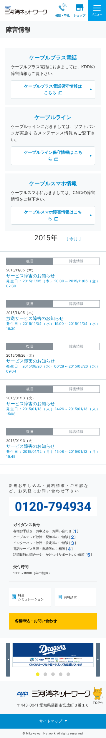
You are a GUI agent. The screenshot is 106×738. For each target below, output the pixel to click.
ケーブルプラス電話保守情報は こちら (53, 89)
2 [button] (45, 674)
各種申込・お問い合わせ (36, 620)
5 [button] (68, 674)
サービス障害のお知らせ (30, 275)
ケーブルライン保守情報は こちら (53, 155)
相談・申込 (62, 15)
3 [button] (53, 674)
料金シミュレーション (31, 597)
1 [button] (37, 674)
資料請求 (70, 597)
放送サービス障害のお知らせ (35, 318)
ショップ (79, 15)
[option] (53, 655)
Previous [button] (9, 659)
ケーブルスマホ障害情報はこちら (53, 215)
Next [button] (98, 659)
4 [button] (60, 674)
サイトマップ (50, 720)
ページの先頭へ (98, 695)
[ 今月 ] (74, 238)
